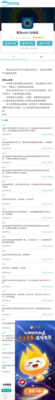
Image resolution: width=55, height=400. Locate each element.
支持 (43, 134)
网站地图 (6, 390)
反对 (49, 134)
